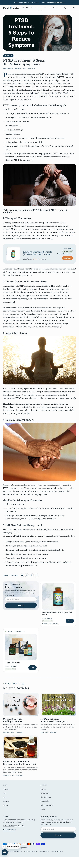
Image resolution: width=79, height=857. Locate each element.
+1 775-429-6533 (8, 826)
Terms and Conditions (30, 851)
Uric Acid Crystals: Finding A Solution (13, 720)
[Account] (69, 8)
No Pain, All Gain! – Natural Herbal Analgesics (54, 720)
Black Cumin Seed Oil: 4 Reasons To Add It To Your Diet (19, 762)
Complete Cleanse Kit (12, 662)
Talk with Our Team (9, 830)
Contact (43, 789)
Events (55, 8)
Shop (70, 621)
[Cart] (74, 8)
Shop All (25, 8)
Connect (47, 8)
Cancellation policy (57, 851)
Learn (39, 8)
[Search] (65, 8)
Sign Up (21, 605)
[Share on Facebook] (22, 575)
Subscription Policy (46, 805)
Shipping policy (44, 851)
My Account (44, 793)
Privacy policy (17, 851)
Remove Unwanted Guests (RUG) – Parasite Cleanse (37, 253)
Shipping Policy (45, 797)
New (32, 8)
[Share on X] (27, 575)
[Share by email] (36, 575)
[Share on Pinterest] (32, 575)
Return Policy (45, 801)
